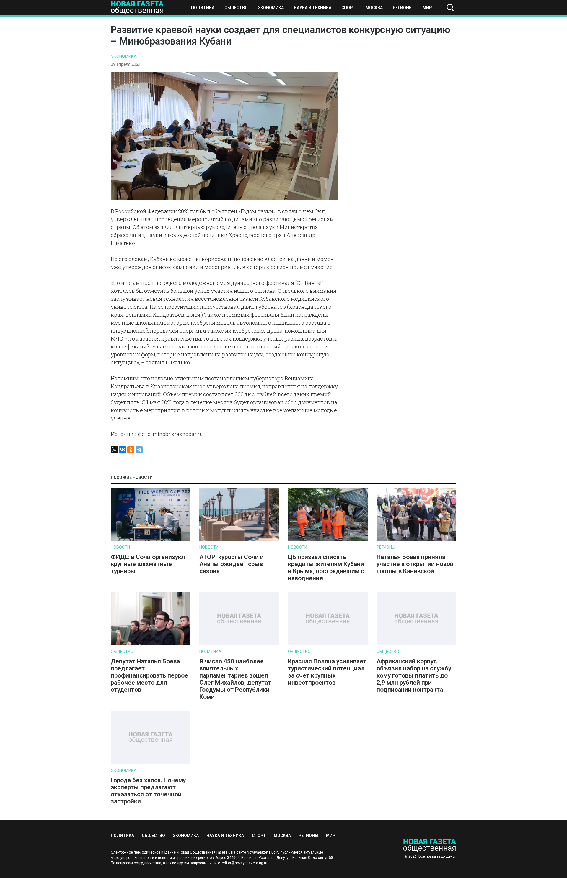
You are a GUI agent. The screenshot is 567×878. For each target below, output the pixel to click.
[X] (114, 449)
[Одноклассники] (130, 449)
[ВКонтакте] (122, 449)
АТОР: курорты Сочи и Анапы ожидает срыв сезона (231, 564)
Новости (120, 547)
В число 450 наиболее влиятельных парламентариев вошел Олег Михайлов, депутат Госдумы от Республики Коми (235, 679)
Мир (427, 7)
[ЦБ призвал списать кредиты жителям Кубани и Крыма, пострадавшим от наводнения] (328, 539)
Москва (374, 7)
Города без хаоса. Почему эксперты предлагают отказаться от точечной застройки (148, 791)
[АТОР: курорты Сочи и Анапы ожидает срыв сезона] (239, 539)
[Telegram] (139, 449)
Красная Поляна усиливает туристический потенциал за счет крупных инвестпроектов (327, 672)
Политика (202, 7)
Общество (236, 7)
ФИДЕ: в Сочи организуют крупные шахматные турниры (148, 564)
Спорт (348, 7)
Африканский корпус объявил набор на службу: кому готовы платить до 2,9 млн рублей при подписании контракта (415, 675)
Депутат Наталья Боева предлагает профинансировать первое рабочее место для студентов (149, 675)
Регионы (403, 7)
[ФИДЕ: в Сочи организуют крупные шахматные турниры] (150, 539)
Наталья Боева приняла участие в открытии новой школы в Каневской (415, 564)
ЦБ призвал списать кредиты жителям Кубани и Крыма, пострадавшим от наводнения (328, 567)
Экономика (271, 7)
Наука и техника (312, 7)
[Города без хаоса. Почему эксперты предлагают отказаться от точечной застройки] (150, 762)
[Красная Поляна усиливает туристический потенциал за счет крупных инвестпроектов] (328, 644)
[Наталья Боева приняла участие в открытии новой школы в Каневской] (416, 539)
